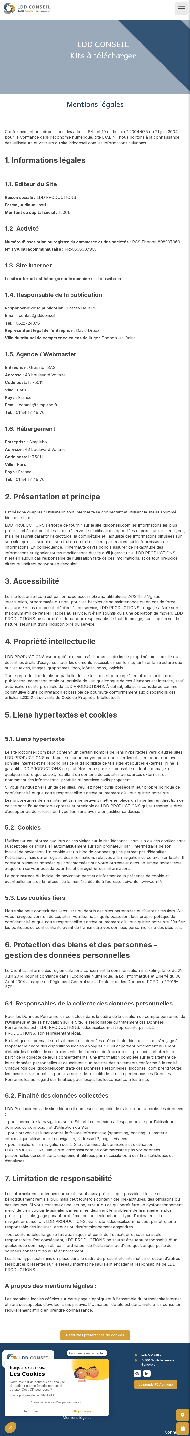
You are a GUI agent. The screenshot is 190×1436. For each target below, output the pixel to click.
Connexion (175, 1432)
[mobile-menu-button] (181, 8)
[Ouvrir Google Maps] (182, 1415)
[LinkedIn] (147, 1373)
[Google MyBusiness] (137, 1373)
